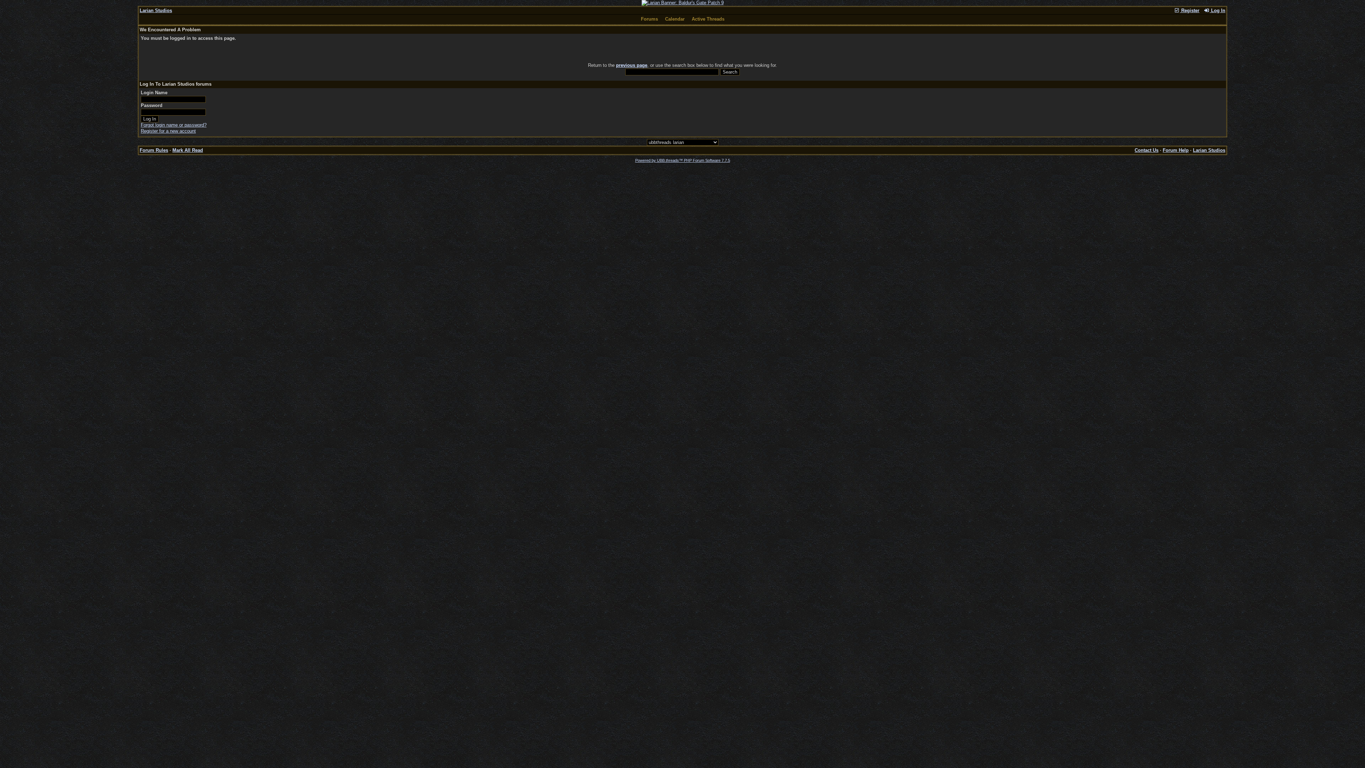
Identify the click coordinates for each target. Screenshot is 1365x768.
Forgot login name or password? (174, 125)
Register (1189, 10)
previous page (631, 65)
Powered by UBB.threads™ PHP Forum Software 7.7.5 (682, 160)
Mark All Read (187, 150)
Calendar (675, 19)
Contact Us (1146, 150)
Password (151, 105)
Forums (649, 19)
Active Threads (708, 19)
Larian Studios (156, 10)
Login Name (154, 92)
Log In (1217, 10)
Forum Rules (154, 150)
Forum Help (1176, 150)
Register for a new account (168, 131)
